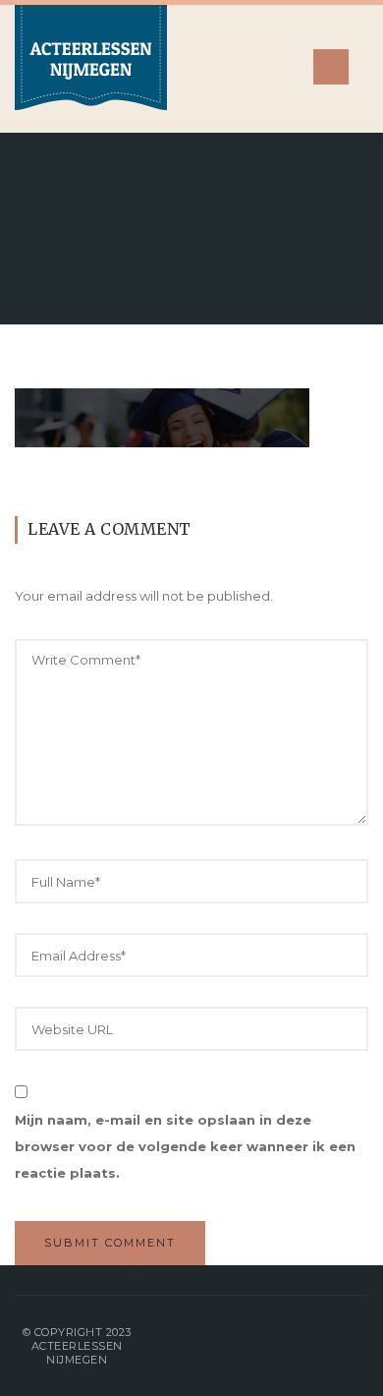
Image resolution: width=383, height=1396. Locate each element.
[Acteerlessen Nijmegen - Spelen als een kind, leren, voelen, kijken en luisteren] (91, 69)
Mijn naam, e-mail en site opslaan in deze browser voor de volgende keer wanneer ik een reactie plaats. (185, 1146)
